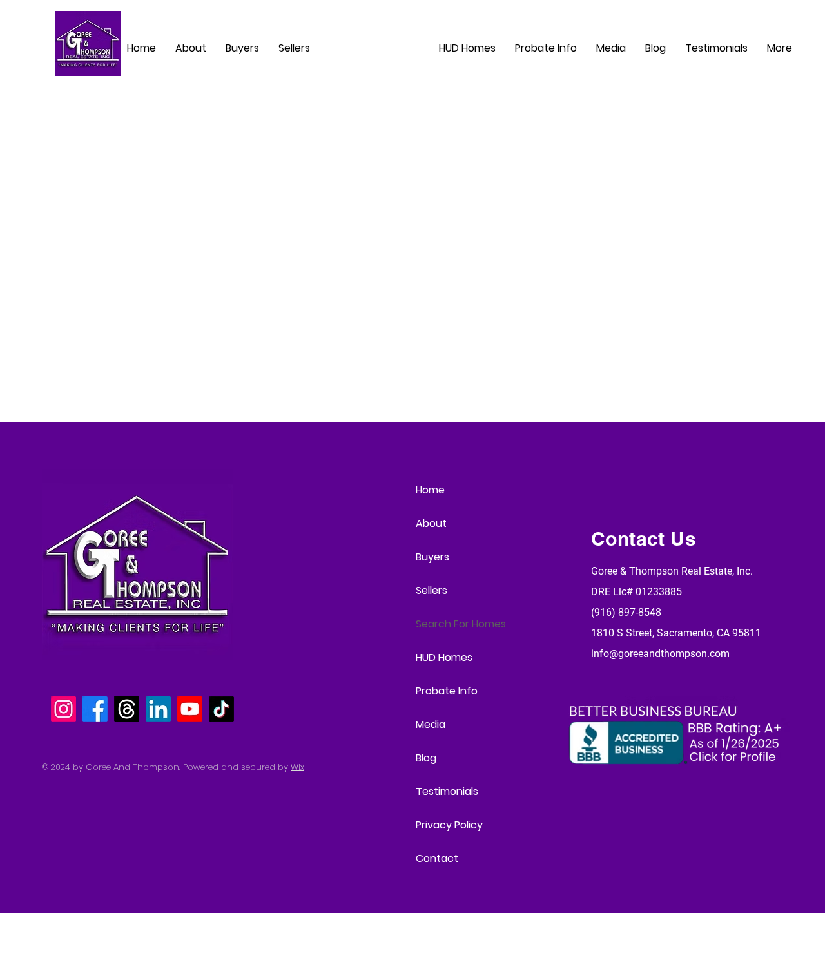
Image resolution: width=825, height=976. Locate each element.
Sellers (431, 590)
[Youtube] (189, 709)
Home (430, 490)
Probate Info (447, 691)
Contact (437, 858)
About (431, 523)
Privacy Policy (449, 825)
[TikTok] (221, 709)
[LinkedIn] (158, 709)
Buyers (432, 557)
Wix (297, 767)
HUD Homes (444, 657)
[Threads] (126, 709)
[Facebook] (95, 709)
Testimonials (447, 791)
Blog (426, 758)
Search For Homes (461, 624)
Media (430, 724)
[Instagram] (63, 709)
